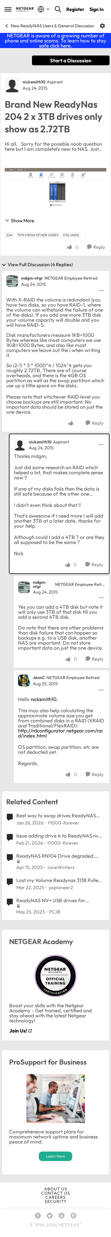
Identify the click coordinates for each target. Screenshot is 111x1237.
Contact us (55, 1193)
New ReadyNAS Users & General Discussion (52, 25)
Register (75, 9)
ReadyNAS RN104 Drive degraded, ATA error (55, 856)
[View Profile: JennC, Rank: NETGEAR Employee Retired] (24, 680)
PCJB (54, 911)
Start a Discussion (70, 60)
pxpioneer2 (61, 887)
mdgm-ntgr (32, 278)
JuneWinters (61, 867)
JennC (39, 677)
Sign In (96, 9)
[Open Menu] (102, 26)
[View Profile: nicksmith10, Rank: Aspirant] (12, 84)
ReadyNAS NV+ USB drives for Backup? (50, 900)
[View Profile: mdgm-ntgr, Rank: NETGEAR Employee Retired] (12, 281)
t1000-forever (63, 822)
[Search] (58, 9)
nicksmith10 (33, 82)
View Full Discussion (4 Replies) (40, 264)
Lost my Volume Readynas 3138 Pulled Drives (58, 880)
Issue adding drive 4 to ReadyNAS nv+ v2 (58, 835)
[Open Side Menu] (8, 9)
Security (56, 1201)
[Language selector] (43, 9)
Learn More (55, 1156)
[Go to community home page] (25, 9)
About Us (55, 1189)
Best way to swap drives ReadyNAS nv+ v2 (56, 815)
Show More (22, 220)
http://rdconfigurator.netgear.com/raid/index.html (60, 733)
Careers (55, 1197)
